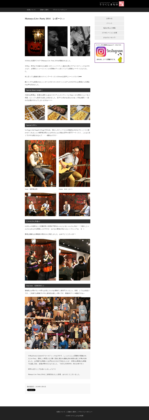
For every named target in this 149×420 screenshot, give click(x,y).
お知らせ (109, 18)
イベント (109, 23)
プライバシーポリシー (60, 10)
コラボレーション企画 (109, 33)
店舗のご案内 (44, 10)
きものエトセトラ (109, 37)
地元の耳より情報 (109, 28)
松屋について (31, 10)
